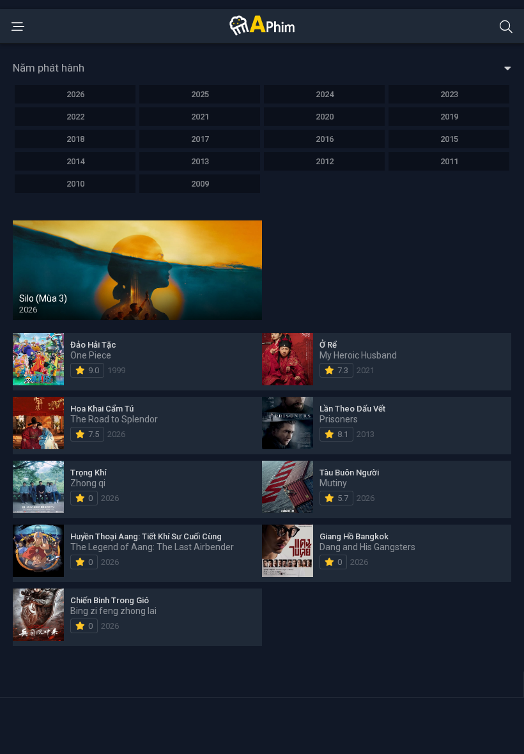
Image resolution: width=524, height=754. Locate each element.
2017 (200, 139)
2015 (449, 139)
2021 (200, 116)
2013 (200, 161)
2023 (449, 94)
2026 (75, 94)
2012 (325, 161)
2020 (325, 116)
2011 (449, 161)
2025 (200, 94)
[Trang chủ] (262, 32)
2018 (75, 139)
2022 (75, 116)
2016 (325, 139)
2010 (75, 183)
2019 (449, 116)
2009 (200, 183)
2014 (75, 161)
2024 (325, 94)
